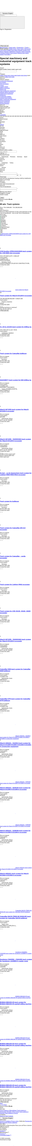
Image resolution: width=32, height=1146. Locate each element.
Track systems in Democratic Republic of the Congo (13, 1111)
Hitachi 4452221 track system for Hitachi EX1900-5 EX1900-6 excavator (14, 874)
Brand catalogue (12, 1122)
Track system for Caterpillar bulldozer (13, 353)
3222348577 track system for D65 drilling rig (15, 380)
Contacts (10, 1116)
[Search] (12, 22)
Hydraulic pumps (22, 50)
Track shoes (3, 50)
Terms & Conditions (5, 1121)
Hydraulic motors (20, 51)
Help (6, 1116)
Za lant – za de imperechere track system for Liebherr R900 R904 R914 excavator (15, 474)
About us (2, 1116)
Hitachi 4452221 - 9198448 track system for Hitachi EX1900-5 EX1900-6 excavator (15, 831)
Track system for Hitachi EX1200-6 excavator (16, 295)
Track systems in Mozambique (8, 1110)
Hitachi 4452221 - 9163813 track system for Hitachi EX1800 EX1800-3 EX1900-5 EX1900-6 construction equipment (15, 744)
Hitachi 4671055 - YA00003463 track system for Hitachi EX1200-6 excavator (15, 440)
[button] (16, 37)
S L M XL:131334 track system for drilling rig (15, 327)
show (2, 197)
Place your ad (4, 310)
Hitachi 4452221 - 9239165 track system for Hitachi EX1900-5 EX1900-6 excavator (15, 788)
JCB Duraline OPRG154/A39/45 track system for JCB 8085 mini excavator (16, 252)
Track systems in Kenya (11, 1113)
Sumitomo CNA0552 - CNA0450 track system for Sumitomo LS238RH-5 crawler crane (16, 960)
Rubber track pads (12, 50)
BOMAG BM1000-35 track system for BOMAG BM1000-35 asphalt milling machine (15, 1003)
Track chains (20, 49)
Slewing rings (21, 53)
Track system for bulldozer (9, 501)
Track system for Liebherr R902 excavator (15, 584)
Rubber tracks (13, 49)
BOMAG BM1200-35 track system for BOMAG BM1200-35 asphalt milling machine (15, 1044)
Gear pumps (13, 53)
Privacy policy (15, 1121)
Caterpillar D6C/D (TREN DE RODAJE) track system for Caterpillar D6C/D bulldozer (15, 917)
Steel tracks (27, 49)
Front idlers (7, 54)
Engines (7, 53)
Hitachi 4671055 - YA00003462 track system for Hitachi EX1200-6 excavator (15, 640)
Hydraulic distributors (9, 51)
